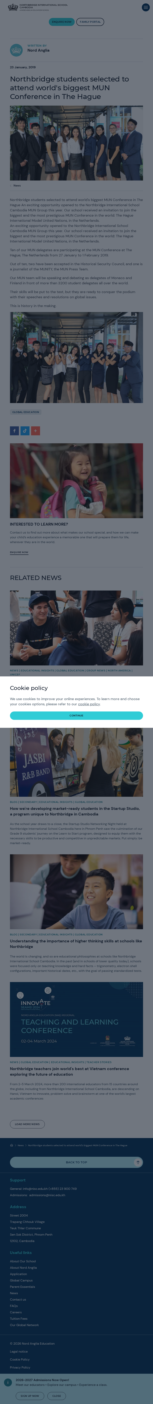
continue (76, 715)
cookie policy (89, 704)
